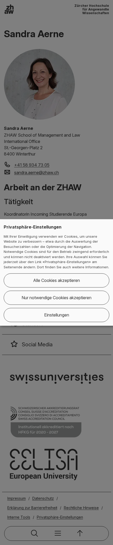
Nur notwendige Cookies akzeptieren (56, 298)
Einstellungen (56, 315)
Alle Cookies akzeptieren (56, 280)
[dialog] (56, 272)
